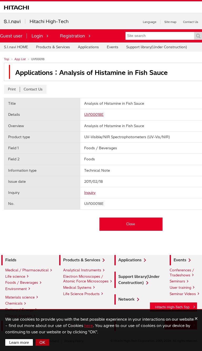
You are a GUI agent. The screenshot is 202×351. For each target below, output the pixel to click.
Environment (16, 289)
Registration (72, 36)
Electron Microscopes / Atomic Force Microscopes (86, 278)
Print (12, 89)
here (88, 325)
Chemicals (14, 303)
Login (37, 36)
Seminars (177, 281)
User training (180, 287)
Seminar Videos (183, 294)
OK (42, 342)
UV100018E (94, 114)
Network (126, 299)
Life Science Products (81, 294)
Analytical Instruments (82, 270)
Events (112, 47)
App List (20, 59)
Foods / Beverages (21, 282)
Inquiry (89, 192)
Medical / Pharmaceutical (27, 270)
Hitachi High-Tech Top (172, 307)
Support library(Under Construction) (156, 47)
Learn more (19, 342)
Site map (170, 22)
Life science (15, 276)
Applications (88, 47)
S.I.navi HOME (16, 47)
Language (149, 22)
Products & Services (53, 47)
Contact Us (190, 22)
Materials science (20, 297)
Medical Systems (77, 287)
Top (6, 59)
